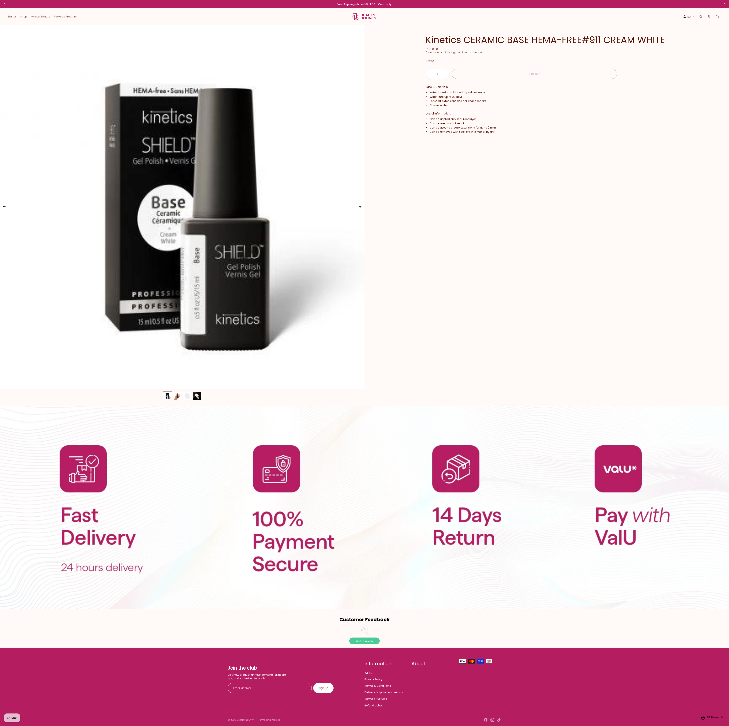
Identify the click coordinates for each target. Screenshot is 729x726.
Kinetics (430, 60)
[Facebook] (485, 720)
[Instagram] (492, 720)
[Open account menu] (709, 17)
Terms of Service (375, 699)
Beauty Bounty (245, 719)
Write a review (364, 640)
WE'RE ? (369, 673)
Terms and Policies (269, 719)
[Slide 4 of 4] (197, 396)
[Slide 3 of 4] (187, 396)
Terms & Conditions (377, 686)
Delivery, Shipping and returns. (384, 692)
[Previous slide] (4, 4)
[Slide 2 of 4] (177, 396)
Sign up (323, 688)
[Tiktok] (499, 720)
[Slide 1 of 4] (167, 396)
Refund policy (373, 705)
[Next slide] (725, 4)
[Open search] (701, 17)
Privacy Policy (373, 679)
